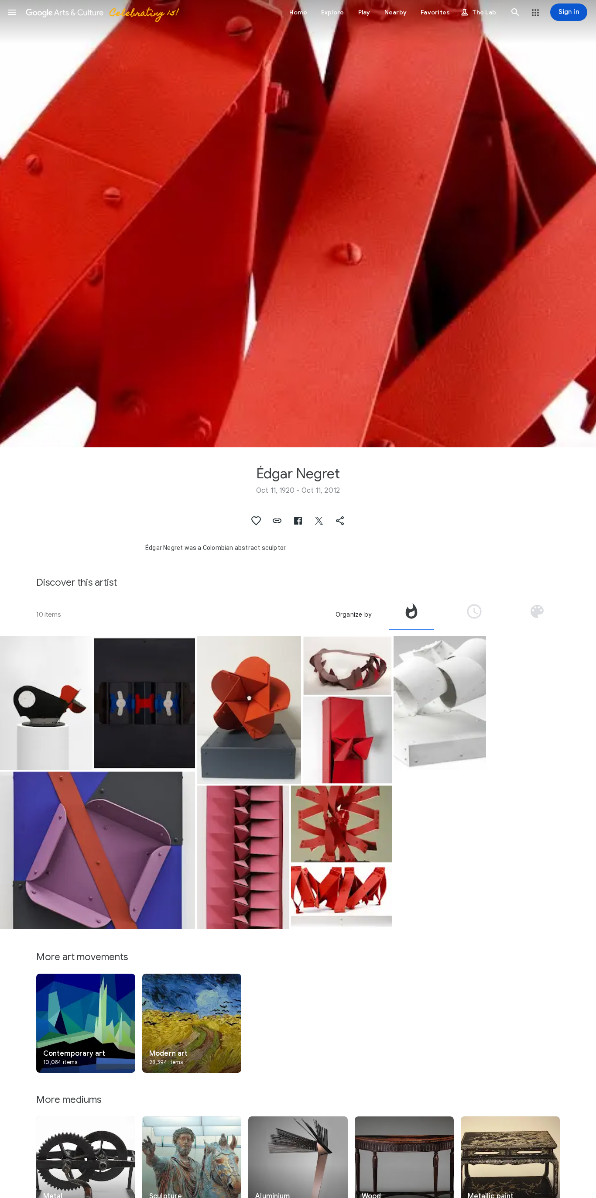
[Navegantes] (341, 896)
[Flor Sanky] (249, 710)
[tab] (411, 614)
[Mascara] (347, 740)
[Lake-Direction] (97, 850)
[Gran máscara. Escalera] (243, 857)
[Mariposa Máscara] (144, 703)
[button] (12, 12)
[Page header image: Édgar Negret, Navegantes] (298, 223)
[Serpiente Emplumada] (347, 665)
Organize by (353, 614)
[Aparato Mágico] (46, 703)
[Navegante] (440, 703)
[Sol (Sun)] (341, 824)
